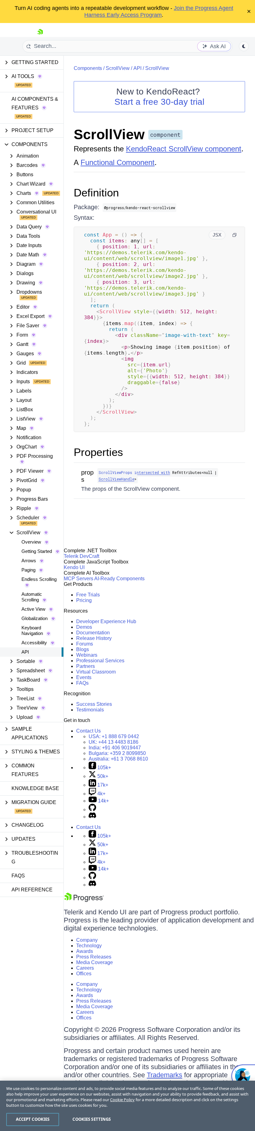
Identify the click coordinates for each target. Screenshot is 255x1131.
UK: (113, 742)
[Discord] (92, 816)
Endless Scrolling (39, 579)
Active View (33, 609)
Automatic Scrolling (31, 596)
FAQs (18, 875)
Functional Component (118, 162)
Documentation (93, 632)
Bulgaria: (117, 753)
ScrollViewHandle (116, 478)
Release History (94, 638)
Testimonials (90, 709)
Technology (89, 945)
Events (83, 677)
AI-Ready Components (119, 578)
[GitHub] (92, 809)
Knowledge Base (35, 788)
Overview (31, 542)
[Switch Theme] (244, 46)
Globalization (34, 618)
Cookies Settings (91, 1119)
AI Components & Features (35, 103)
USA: (114, 736)
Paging (28, 569)
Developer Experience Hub (106, 621)
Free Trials (88, 594)
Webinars (86, 655)
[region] (127, 1106)
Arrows (28, 560)
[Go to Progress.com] (84, 900)
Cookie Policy (122, 1099)
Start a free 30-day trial (159, 102)
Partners (85, 666)
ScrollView (118, 68)
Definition (96, 192)
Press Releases (93, 956)
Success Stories (94, 704)
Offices (83, 973)
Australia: (118, 758)
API (25, 652)
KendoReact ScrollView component (183, 149)
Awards (84, 951)
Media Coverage (94, 962)
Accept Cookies (33, 1119)
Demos (84, 627)
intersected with (152, 472)
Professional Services (100, 660)
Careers (85, 968)
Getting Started (36, 551)
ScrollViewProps (115, 472)
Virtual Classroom (96, 671)
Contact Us (88, 730)
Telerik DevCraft (81, 556)
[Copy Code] (234, 235)
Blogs (82, 649)
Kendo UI (74, 567)
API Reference (32, 889)
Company (87, 940)
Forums (84, 643)
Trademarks (164, 1075)
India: (115, 747)
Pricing (84, 600)
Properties (98, 452)
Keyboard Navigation (32, 630)
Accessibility (34, 642)
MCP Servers (78, 578)
